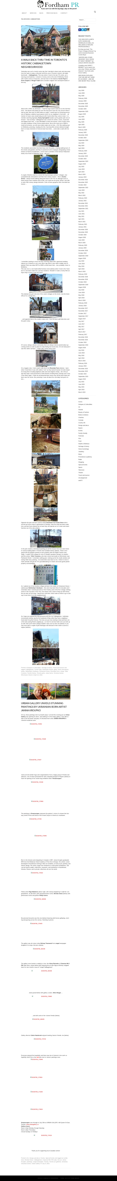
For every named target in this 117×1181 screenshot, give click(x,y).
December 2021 (83, 203)
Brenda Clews (29, 1160)
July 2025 (81, 116)
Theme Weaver (75, 1178)
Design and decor (35, 1158)
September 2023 (83, 161)
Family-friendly (82, 433)
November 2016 (83, 339)
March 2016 (81, 360)
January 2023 (82, 177)
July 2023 (81, 166)
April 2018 (81, 297)
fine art (60, 1160)
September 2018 (83, 284)
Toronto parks (41, 673)
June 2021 (81, 214)
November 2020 (83, 232)
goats (55, 669)
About (24, 13)
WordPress (54, 1178)
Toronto (46, 1161)
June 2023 (81, 169)
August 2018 (82, 287)
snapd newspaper (38, 1161)
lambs (23, 671)
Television (81, 470)
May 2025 (81, 122)
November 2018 (83, 279)
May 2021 (81, 216)
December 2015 (83, 368)
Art (28, 1158)
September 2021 (83, 208)
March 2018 (81, 300)
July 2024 (81, 143)
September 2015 (83, 376)
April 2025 (81, 124)
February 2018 (82, 303)
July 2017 (81, 321)
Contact (64, 13)
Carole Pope (38, 669)
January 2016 (82, 366)
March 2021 (81, 221)
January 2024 (82, 153)
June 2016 (81, 353)
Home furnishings (83, 449)
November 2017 (83, 311)
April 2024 (81, 148)
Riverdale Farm (55, 671)
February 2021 (82, 224)
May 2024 (81, 145)
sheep (62, 671)
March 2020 (81, 242)
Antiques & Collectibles (34, 667)
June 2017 (81, 324)
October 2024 (82, 137)
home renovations (63, 669)
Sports (80, 467)
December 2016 (83, 337)
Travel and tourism (58, 667)
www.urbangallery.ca (32, 1124)
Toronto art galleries (55, 1161)
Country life (81, 422)
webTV (80, 480)
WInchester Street (26, 675)
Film (79, 438)
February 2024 (82, 151)
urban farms (49, 673)
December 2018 (83, 276)
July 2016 (81, 350)
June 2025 (81, 119)
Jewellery (81, 451)
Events (43, 1158)
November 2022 (83, 182)
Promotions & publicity (85, 457)
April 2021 (81, 219)
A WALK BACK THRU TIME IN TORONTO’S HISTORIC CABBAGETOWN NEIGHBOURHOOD (44, 63)
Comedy (80, 420)
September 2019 (83, 256)
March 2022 (81, 195)
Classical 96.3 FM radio (50, 1160)
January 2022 (82, 200)
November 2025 (83, 106)
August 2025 (82, 114)
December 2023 (83, 156)
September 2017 (83, 316)
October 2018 (82, 282)
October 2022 (82, 185)
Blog (41, 13)
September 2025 (83, 111)
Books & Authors (83, 415)
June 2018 (81, 292)
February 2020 (82, 245)
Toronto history (31, 673)
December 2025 (83, 103)
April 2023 (81, 172)
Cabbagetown (29, 669)
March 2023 (81, 174)
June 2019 (81, 263)
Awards (80, 409)
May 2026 (81, 95)
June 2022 (81, 190)
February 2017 (82, 334)
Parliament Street (44, 671)
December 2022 (83, 179)
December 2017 (83, 308)
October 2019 (82, 253)
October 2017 (82, 313)
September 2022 (83, 187)
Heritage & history (47, 667)
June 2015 (81, 384)
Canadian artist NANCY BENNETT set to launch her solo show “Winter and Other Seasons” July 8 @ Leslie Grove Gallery (86, 69)
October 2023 (82, 158)
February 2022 (82, 198)
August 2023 (82, 164)
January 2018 (82, 305)
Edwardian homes (47, 669)
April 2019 (81, 269)
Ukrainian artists (26, 1163)
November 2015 (83, 371)
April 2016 (81, 358)
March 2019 (81, 271)
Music (80, 454)
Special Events (50, 1158)
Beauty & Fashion (83, 412)
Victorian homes (58, 673)
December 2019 (83, 250)
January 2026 (82, 101)
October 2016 (82, 342)
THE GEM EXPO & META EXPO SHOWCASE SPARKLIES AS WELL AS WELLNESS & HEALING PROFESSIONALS (86, 43)
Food (79, 441)
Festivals (81, 436)
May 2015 (81, 387)
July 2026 (81, 90)
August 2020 (82, 237)
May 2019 (81, 266)
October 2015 (82, 374)
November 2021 (83, 206)
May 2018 (81, 295)
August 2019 (82, 258)
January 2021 (82, 227)
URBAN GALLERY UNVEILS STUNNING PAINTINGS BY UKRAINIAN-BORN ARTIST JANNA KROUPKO (44, 707)
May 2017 (81, 326)
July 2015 (81, 381)
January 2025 (82, 132)
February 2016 (82, 363)
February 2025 (82, 130)
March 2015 (81, 392)
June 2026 (81, 93)
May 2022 (81, 193)
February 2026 (82, 98)
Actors (80, 401)
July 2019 (81, 261)
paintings (29, 1161)
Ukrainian (64, 1161)
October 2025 (82, 109)
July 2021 (81, 211)
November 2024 (83, 135)
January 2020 (82, 248)
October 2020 (82, 235)
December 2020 (83, 229)
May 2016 (81, 355)
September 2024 (83, 140)
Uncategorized (82, 478)
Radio (80, 459)
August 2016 (82, 347)
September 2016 (83, 345)
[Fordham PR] (58, 5)
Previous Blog (51, 13)
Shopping (81, 462)
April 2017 (81, 329)
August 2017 (82, 318)
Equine (80, 428)
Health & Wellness (83, 443)
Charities (81, 417)
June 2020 (81, 240)
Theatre (80, 472)
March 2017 (81, 332)
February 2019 (82, 274)
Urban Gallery (36, 1163)
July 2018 (81, 290)
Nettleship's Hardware (32, 671)
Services (33, 13)
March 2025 (81, 127)
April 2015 (81, 389)
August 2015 (82, 379)
